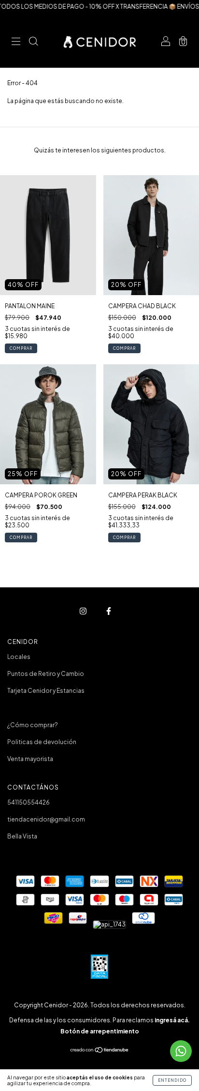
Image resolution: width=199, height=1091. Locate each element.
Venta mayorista (30, 758)
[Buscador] (33, 42)
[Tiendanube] (100, 1051)
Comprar (21, 348)
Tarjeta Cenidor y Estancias (46, 690)
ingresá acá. (172, 1020)
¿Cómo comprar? (32, 725)
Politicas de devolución (41, 742)
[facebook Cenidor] (108, 611)
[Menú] (16, 42)
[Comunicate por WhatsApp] (181, 1051)
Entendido (172, 1080)
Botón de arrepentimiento (99, 1031)
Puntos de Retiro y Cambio (45, 673)
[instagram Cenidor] (83, 611)
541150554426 (28, 802)
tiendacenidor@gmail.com (46, 819)
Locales (18, 656)
